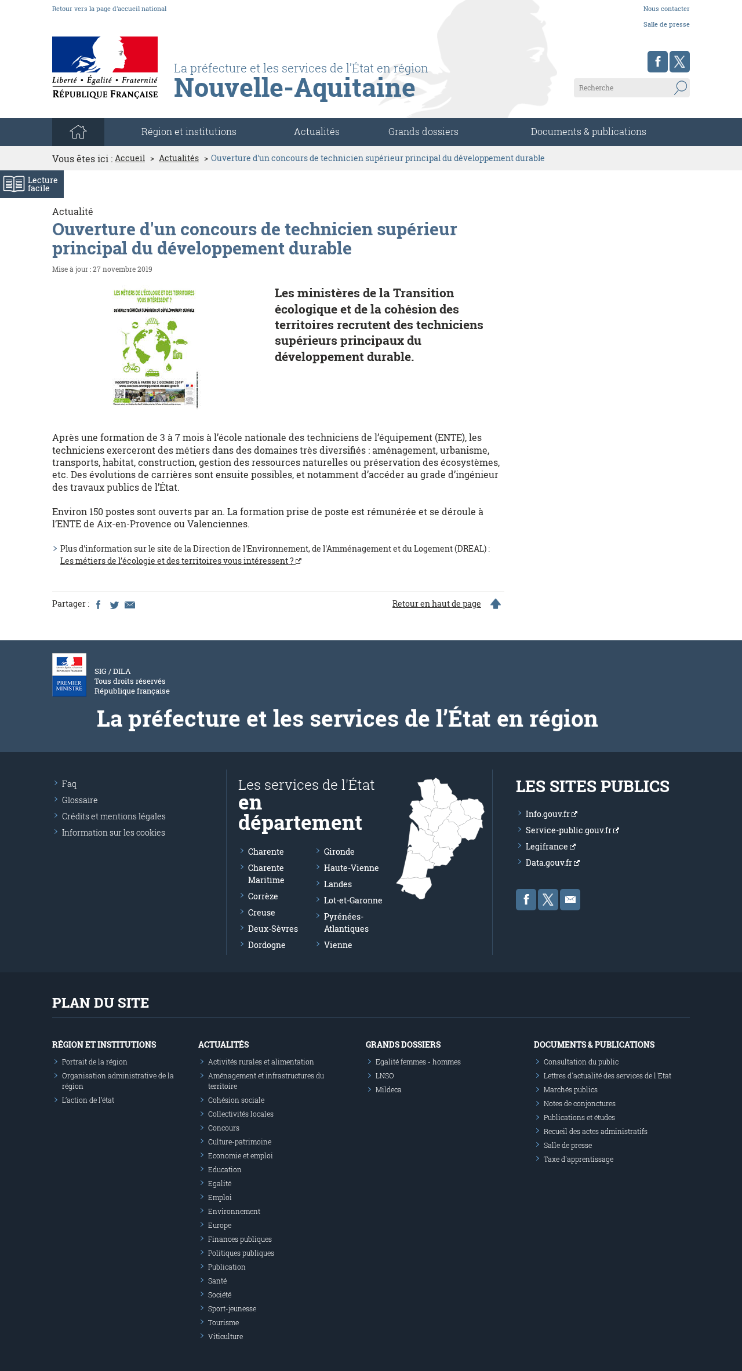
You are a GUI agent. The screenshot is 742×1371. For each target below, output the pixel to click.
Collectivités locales (241, 1113)
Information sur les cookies (113, 832)
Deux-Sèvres (273, 928)
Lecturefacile (43, 184)
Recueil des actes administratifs (596, 1131)
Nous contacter (666, 8)
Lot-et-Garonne (353, 900)
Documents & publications (588, 131)
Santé (217, 1280)
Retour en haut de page (436, 604)
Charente (266, 851)
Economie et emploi (240, 1155)
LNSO (385, 1075)
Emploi (220, 1197)
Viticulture (225, 1336)
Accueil (130, 158)
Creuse (261, 912)
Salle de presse (666, 24)
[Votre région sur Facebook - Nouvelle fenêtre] (658, 61)
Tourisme (223, 1322)
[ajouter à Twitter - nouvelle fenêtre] (114, 603)
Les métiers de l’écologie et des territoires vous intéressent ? (178, 560)
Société (219, 1294)
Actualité (72, 211)
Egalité (219, 1183)
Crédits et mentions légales (114, 816)
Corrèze (263, 896)
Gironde (339, 851)
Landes (338, 883)
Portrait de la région (95, 1061)
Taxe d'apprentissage (578, 1159)
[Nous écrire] (570, 899)
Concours (223, 1127)
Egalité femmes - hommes (418, 1061)
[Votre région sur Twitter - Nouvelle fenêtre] (680, 61)
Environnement (234, 1211)
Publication (227, 1266)
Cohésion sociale (236, 1099)
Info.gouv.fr (549, 813)
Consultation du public (581, 1061)
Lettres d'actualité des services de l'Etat (607, 1075)
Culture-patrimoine (239, 1141)
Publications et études (579, 1117)
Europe (219, 1225)
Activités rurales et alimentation (261, 1061)
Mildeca (389, 1089)
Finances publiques (240, 1239)
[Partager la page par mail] (129, 603)
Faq (69, 783)
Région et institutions (104, 1044)
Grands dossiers (423, 131)
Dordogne (267, 944)
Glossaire (80, 799)
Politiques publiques (241, 1252)
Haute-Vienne (351, 867)
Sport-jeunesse (232, 1308)
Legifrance (548, 846)
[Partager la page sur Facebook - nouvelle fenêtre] (98, 603)
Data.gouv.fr (550, 862)
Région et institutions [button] (189, 131)
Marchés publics (571, 1089)
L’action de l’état (88, 1099)
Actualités (317, 131)
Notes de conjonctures (580, 1103)
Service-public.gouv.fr (569, 830)
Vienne (338, 944)
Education (225, 1169)
